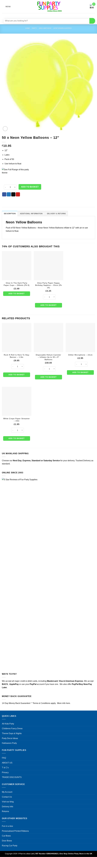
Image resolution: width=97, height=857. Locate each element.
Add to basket (30, 187)
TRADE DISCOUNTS (12, 777)
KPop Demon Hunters (63, 28)
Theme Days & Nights (12, 733)
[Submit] (92, 21)
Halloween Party (9, 743)
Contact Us (7, 797)
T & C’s (5, 767)
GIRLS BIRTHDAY (45, 28)
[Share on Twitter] (9, 194)
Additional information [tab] (31, 214)
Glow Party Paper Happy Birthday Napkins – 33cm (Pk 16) (48, 285)
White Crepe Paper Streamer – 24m (16, 420)
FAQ (4, 758)
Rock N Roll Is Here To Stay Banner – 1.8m (16, 356)
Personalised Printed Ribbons (15, 831)
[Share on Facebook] (4, 194)
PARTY (34, 28)
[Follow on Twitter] (50, 15)
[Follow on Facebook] (41, 15)
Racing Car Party (9, 846)
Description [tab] (10, 214)
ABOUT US (7, 763)
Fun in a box (7, 826)
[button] (6, 7)
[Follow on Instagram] (45, 15)
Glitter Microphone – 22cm (80, 355)
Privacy (5, 772)
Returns (5, 811)
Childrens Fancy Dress (12, 728)
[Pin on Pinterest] (18, 194)
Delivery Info (7, 806)
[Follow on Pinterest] (55, 15)
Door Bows (7, 841)
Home (27, 28)
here (68, 703)
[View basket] (92, 6)
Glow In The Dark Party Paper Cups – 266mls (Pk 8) (17, 284)
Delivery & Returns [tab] (56, 214)
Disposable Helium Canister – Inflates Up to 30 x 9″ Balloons (48, 357)
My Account (7, 792)
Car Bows (6, 836)
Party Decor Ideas (10, 738)
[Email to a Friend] (13, 194)
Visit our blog (8, 802)
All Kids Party (8, 724)
